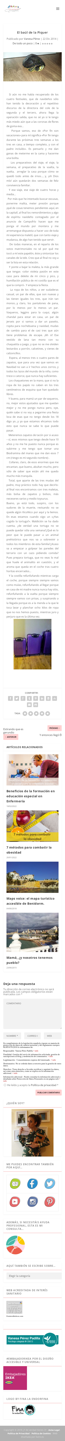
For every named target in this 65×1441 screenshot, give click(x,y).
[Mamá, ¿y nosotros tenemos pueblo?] (32, 932)
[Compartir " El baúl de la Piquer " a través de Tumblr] (29, 698)
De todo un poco (23, 43)
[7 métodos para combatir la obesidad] (32, 826)
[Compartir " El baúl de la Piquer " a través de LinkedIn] (42, 698)
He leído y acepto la (32, 1085)
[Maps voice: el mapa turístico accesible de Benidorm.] (32, 877)
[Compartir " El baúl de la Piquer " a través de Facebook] (10, 698)
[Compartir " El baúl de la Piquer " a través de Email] (29, 705)
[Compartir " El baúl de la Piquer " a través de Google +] (23, 698)
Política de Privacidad (19, 1433)
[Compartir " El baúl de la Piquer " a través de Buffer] (48, 698)
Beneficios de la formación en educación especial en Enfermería (30, 796)
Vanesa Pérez (32, 39)
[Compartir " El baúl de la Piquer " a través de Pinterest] (35, 698)
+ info (35, 1051)
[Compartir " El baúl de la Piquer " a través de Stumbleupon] (54, 698)
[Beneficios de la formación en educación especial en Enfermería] (32, 769)
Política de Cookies (41, 1433)
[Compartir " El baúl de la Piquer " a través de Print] (35, 705)
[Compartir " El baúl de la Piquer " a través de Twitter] (17, 698)
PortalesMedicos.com (14, 1316)
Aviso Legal (54, 1430)
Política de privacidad (44, 1085)
